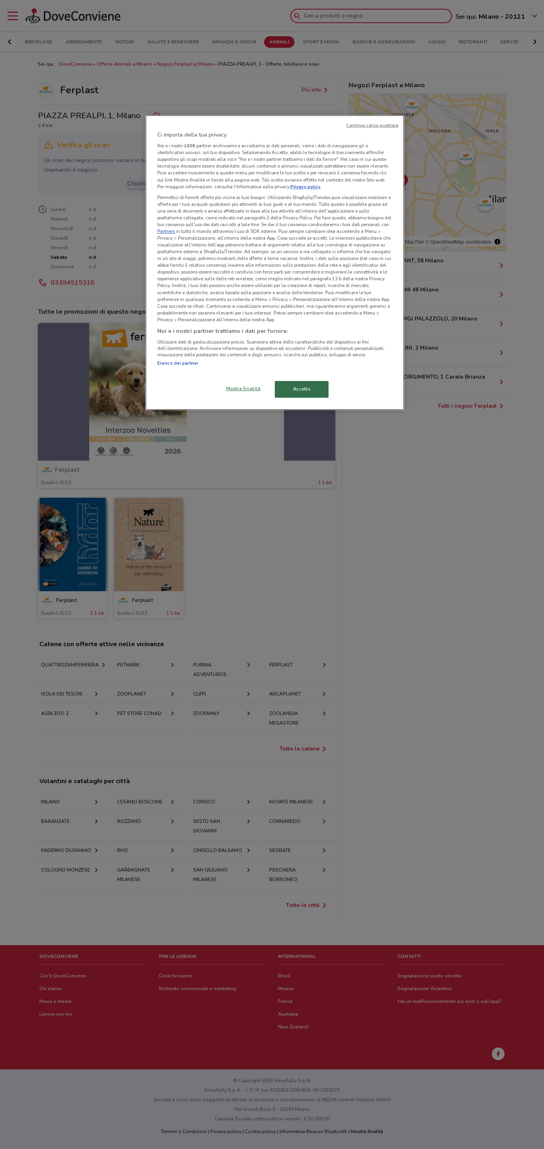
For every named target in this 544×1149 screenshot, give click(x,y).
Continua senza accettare (372, 125)
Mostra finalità (243, 388)
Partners (166, 231)
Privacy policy (305, 187)
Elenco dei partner (177, 363)
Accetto (302, 389)
